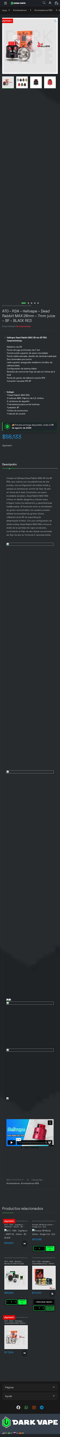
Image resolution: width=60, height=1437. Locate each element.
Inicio (4, 10)
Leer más (24, 1243)
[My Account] (50, 3)
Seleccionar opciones (52, 1293)
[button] (55, 21)
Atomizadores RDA (43, 10)
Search (44, 2)
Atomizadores (20, 10)
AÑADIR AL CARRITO (50, 1248)
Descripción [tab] (9, 464)
